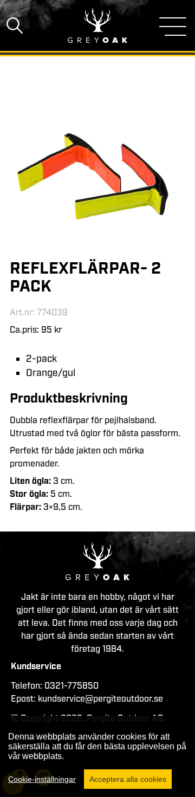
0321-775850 (71, 686)
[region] (97, 756)
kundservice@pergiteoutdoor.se (100, 699)
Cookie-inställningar (42, 779)
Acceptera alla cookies (127, 779)
